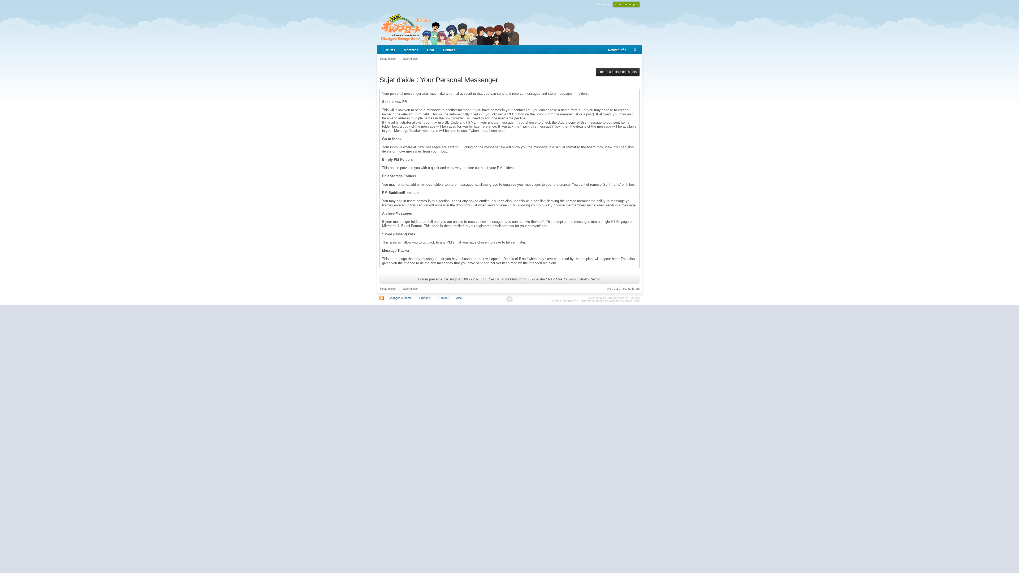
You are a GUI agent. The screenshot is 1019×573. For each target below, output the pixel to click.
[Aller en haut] (509, 299)
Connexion (603, 4)
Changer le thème (400, 297)
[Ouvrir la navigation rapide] (635, 50)
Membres (411, 50)
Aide (459, 297)
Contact (449, 50)
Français (425, 297)
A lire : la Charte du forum (623, 288)
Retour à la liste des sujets (618, 72)
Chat (430, 50)
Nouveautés (617, 50)
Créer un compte (626, 4)
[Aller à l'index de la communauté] (449, 27)
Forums (389, 50)
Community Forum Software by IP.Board (614, 297)
